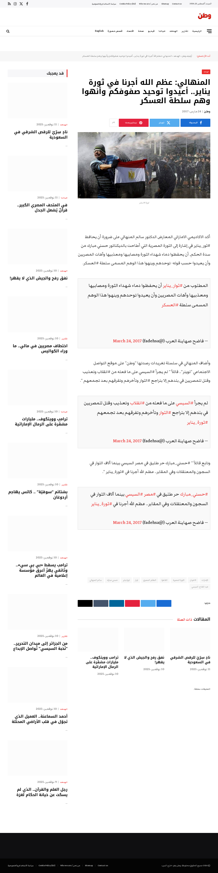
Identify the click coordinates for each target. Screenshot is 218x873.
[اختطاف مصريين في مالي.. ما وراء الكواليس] (37, 314)
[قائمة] (209, 31)
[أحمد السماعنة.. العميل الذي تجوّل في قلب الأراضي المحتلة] (37, 685)
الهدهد (173, 31)
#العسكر (170, 304)
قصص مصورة (115, 31)
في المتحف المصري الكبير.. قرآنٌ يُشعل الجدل (42, 207)
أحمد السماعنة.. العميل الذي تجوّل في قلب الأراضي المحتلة (39, 719)
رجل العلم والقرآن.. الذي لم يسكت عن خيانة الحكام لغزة (41, 792)
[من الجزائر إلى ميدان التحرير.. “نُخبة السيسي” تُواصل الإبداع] (37, 612)
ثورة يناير (126, 580)
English (99, 31)
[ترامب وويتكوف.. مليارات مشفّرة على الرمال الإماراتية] (98, 640)
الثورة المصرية (179, 580)
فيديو (151, 31)
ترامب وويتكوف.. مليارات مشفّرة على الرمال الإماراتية (102, 662)
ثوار (136, 580)
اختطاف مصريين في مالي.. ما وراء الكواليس (40, 348)
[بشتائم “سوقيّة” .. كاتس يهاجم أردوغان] (37, 460)
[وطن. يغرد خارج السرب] (205, 17)
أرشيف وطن (187, 56)
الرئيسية (197, 31)
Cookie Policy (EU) (127, 3)
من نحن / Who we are (148, 3)
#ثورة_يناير (197, 422)
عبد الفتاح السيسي (200, 586)
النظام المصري (149, 580)
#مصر (150, 494)
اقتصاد (130, 31)
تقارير (185, 31)
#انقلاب (137, 402)
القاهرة (165, 580)
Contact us (177, 3)
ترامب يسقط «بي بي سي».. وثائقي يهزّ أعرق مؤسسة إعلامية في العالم (41, 570)
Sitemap (165, 3)
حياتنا (162, 31)
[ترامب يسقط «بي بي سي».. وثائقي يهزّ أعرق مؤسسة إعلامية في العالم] (37, 533)
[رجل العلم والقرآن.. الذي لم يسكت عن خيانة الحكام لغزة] (37, 758)
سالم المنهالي (96, 580)
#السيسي (185, 402)
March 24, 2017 (127, 340)
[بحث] (8, 31)
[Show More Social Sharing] (113, 123)
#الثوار (165, 412)
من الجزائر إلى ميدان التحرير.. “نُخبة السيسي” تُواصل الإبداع (40, 646)
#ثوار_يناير (173, 285)
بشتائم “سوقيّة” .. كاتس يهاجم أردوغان (37, 494)
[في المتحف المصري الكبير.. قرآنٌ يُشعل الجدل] (37, 173)
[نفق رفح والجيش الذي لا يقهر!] (144, 640)
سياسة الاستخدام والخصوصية (104, 3)
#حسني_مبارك (194, 494)
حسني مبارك (112, 580)
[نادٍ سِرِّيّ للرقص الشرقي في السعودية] (190, 640)
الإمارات (205, 580)
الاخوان (193, 580)
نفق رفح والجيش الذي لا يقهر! (144, 660)
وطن (207, 111)
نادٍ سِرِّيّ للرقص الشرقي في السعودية (190, 660)
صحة (141, 31)
